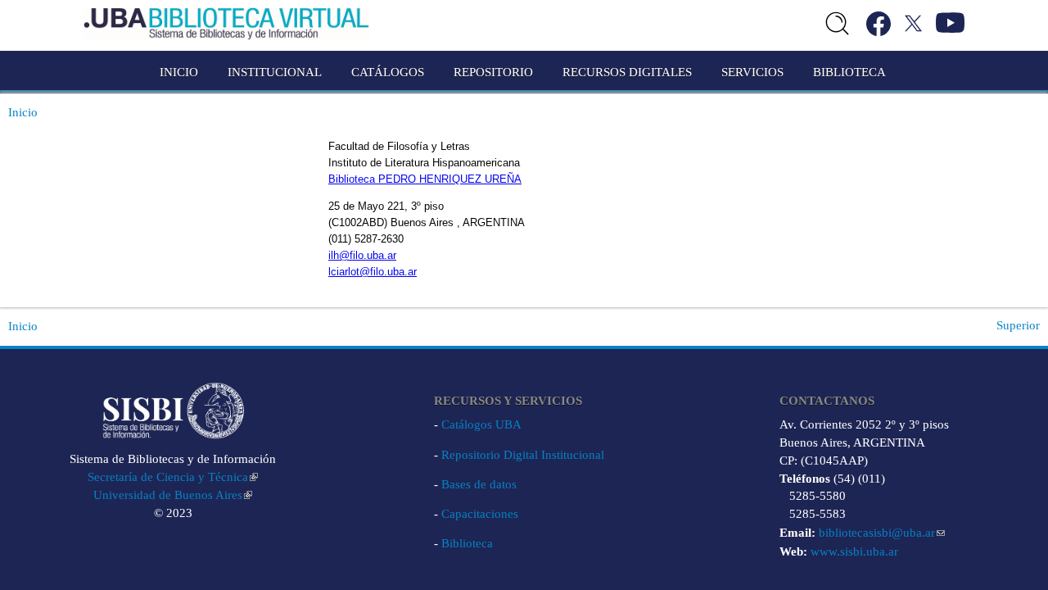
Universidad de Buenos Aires (167, 495)
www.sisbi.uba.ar (854, 551)
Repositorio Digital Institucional (522, 454)
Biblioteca (467, 543)
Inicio (179, 72)
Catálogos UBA (481, 424)
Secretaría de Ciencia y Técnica (168, 476)
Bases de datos (479, 484)
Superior (1018, 325)
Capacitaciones (479, 513)
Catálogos (387, 72)
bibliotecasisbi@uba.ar (877, 532)
